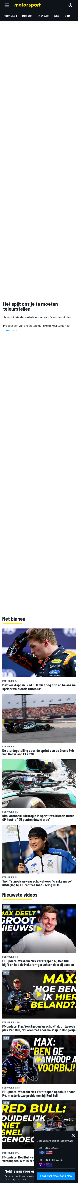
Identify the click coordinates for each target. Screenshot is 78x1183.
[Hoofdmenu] (7, 5)
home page (10, 330)
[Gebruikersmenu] (70, 5)
